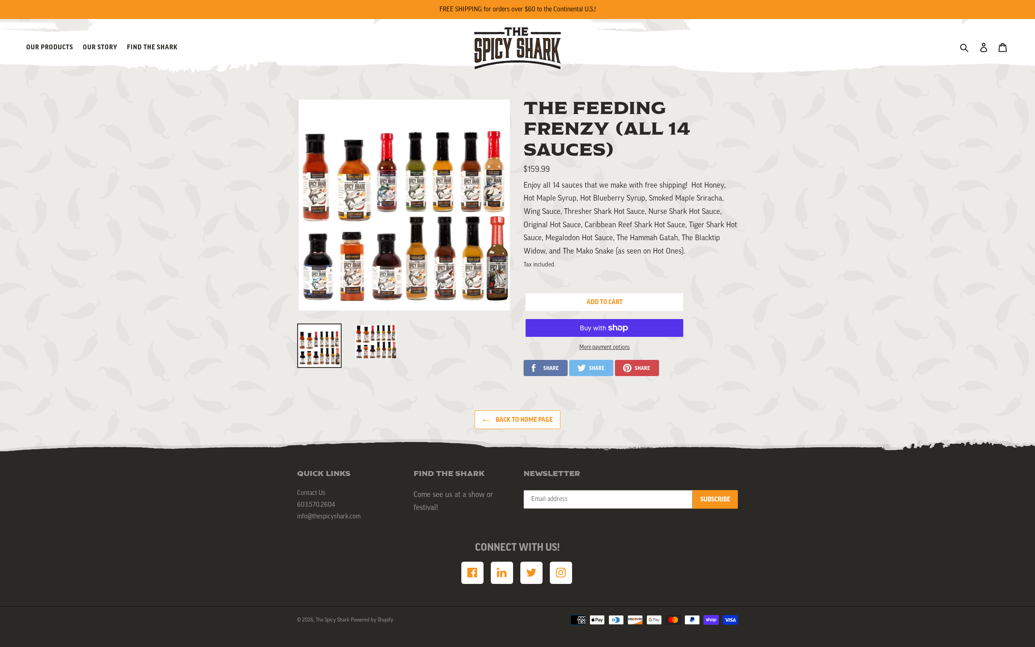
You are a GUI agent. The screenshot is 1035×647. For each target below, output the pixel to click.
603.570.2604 (316, 504)
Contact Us (311, 493)
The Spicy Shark (332, 619)
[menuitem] (472, 573)
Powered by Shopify (372, 619)
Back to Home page (523, 420)
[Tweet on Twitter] (591, 368)
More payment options (604, 347)
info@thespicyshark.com (329, 516)
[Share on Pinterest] (637, 368)
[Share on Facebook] (546, 368)
